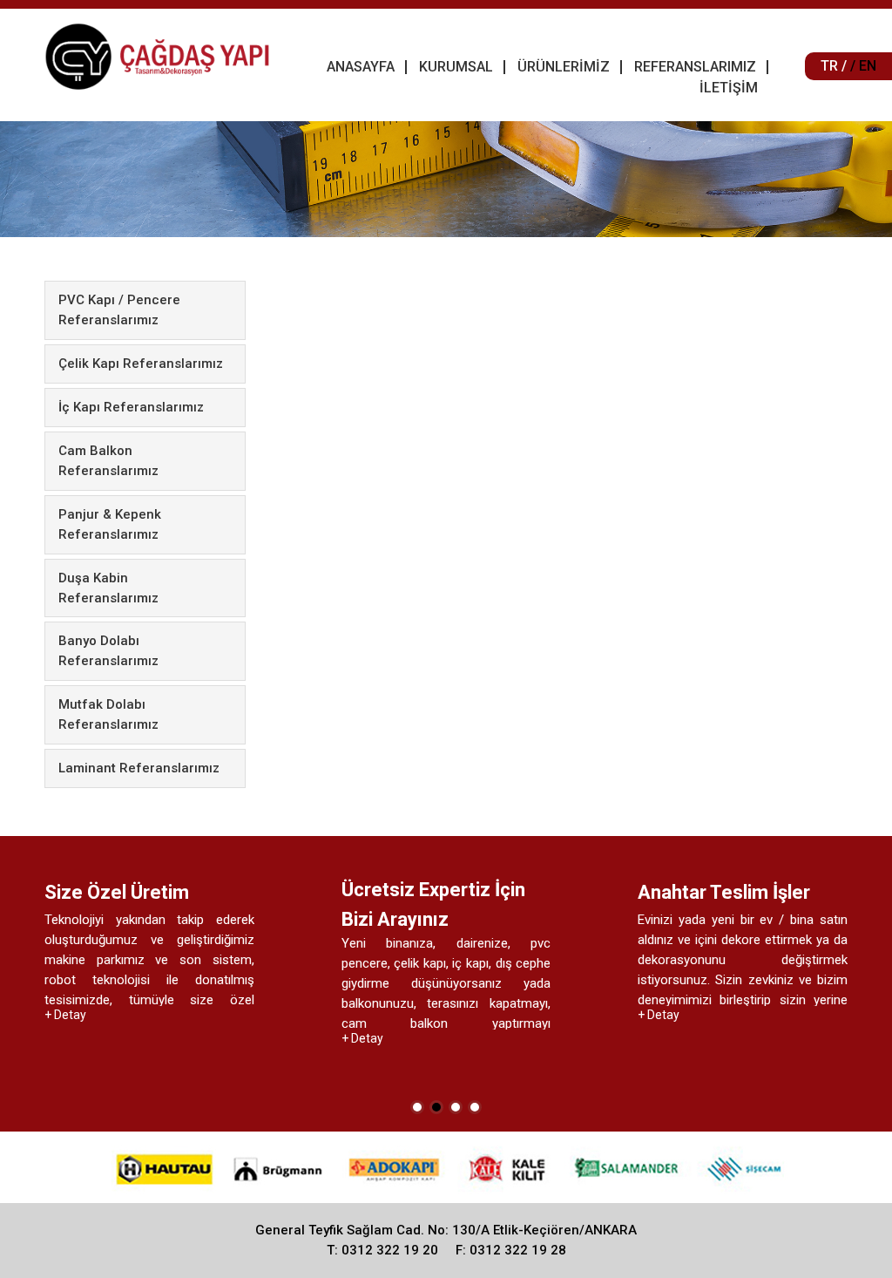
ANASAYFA (361, 66)
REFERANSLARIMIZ (695, 66)
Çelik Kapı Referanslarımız (140, 363)
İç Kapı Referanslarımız (131, 407)
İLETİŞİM (728, 87)
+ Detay (93, 1038)
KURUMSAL (456, 66)
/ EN (863, 66)
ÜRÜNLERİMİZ (563, 66)
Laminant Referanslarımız (139, 768)
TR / (834, 66)
